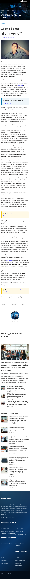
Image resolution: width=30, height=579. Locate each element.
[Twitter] (12, 304)
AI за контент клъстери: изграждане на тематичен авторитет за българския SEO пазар (16, 389)
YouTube (14, 517)
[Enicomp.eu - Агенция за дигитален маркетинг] (16, 6)
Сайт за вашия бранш (6, 543)
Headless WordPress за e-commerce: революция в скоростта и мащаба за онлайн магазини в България (18, 402)
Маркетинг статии (6, 12)
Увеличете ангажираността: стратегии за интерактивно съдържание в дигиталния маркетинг (14, 366)
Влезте (25, 1)
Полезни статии (11, 10)
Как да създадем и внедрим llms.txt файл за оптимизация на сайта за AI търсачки (19, 429)
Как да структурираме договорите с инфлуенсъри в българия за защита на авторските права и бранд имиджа (18, 471)
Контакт (17, 557)
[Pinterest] (15, 304)
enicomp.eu (15, 322)
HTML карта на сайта (20, 560)
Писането (9, 260)
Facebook (3, 517)
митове (20, 85)
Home (2, 10)
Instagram (8, 517)
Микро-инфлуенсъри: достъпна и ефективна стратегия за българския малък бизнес (17, 396)
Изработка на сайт (5, 528)
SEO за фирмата (19, 528)
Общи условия (4, 563)
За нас (2, 557)
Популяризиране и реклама (11, 103)
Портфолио (4, 560)
